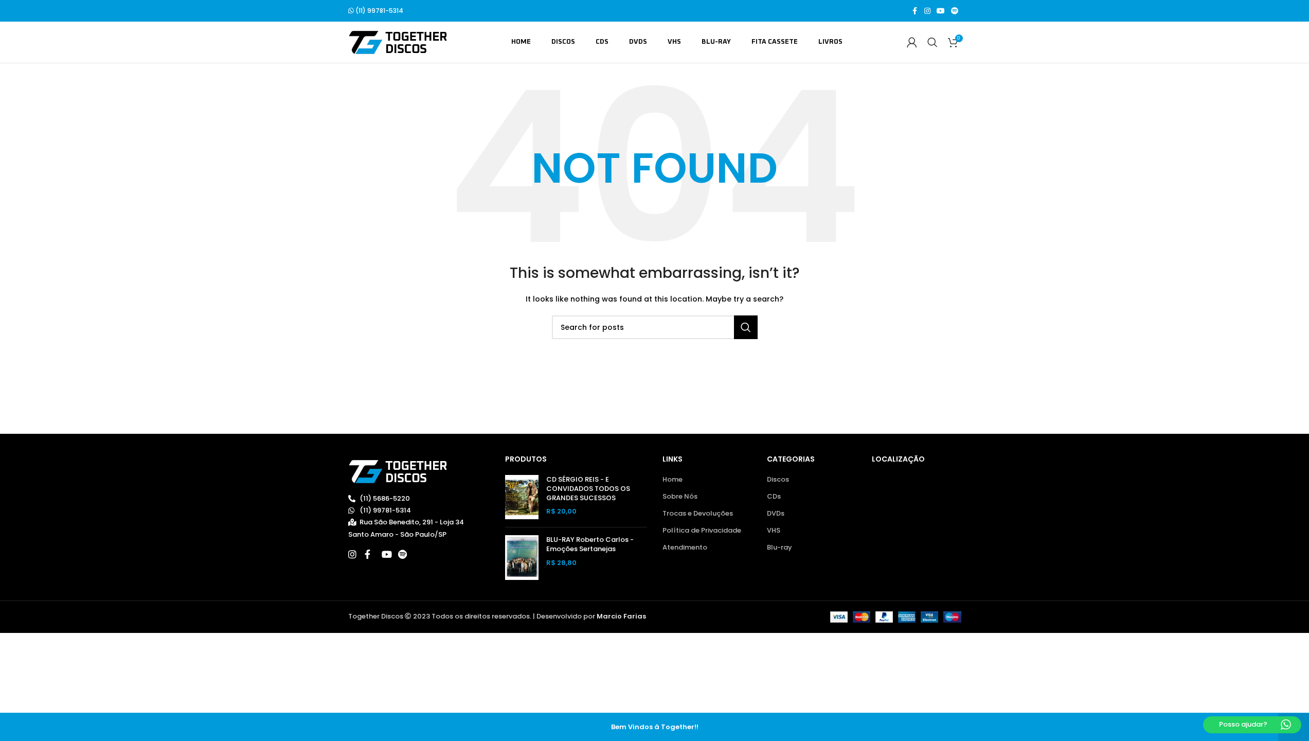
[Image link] (397, 471)
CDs (774, 496)
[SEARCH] (746, 327)
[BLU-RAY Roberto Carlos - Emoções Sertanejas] (522, 557)
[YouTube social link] (941, 11)
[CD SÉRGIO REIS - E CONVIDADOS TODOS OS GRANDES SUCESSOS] (522, 497)
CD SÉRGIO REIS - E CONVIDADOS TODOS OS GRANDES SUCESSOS (588, 489)
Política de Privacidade (701, 530)
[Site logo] (397, 42)
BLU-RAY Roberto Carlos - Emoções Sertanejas (590, 544)
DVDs (775, 513)
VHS (773, 530)
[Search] (932, 42)
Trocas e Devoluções (697, 513)
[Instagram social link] (927, 11)
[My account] (912, 42)
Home (672, 479)
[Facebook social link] (915, 11)
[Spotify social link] (954, 11)
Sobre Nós (679, 496)
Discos (778, 479)
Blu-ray (779, 547)
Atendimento (684, 547)
